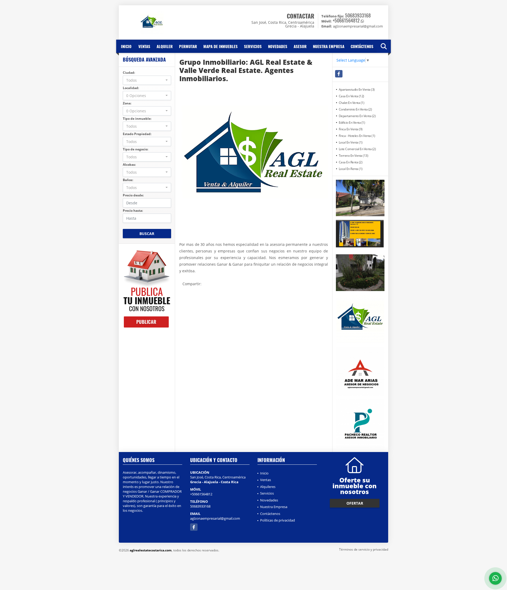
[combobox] (147, 80)
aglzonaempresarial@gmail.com (215, 518)
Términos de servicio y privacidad (363, 549)
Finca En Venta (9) (351, 129)
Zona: (127, 103)
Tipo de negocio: (135, 149)
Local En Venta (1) (351, 142)
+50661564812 (346, 20)
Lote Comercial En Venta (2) (357, 149)
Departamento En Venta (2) (357, 116)
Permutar (188, 46)
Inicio (126, 46)
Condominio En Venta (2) (355, 109)
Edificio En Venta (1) (352, 122)
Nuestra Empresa (328, 46)
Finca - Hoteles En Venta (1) (357, 135)
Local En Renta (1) (351, 169)
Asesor (300, 46)
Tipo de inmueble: (137, 118)
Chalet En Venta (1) (351, 102)
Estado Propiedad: (137, 134)
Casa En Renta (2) (351, 162)
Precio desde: (133, 195)
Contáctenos (362, 46)
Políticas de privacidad (277, 520)
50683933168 (358, 15)
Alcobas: (129, 164)
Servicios (253, 46)
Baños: (128, 180)
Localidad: (131, 88)
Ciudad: (129, 72)
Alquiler (165, 46)
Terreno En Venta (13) (353, 155)
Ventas (144, 46)
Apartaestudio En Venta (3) (357, 89)
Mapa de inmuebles (220, 46)
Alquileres (267, 486)
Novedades (277, 46)
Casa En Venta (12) (351, 96)
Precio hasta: (133, 210)
